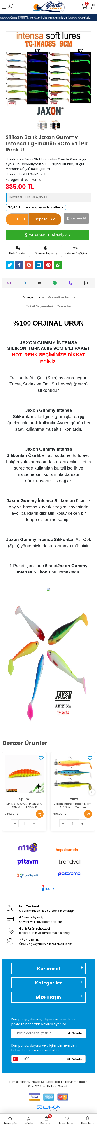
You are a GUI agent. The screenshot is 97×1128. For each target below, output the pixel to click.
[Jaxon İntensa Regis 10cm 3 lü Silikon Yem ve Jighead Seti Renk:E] (72, 774)
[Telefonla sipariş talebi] (72, 283)
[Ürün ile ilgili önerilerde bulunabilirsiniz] (87, 283)
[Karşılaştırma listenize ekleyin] (41, 283)
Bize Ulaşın (48, 997)
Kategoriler (48, 983)
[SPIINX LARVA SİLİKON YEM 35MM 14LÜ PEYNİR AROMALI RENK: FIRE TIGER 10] (24, 774)
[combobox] (17, 1059)
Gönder (77, 1033)
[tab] (32, 297)
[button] (12, 74)
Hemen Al (78, 218)
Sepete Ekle (45, 219)
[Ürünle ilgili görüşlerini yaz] (25, 283)
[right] (92, 792)
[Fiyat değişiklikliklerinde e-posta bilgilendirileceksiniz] (56, 283)
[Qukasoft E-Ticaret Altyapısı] (48, 1108)
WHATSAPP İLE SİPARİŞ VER (49, 235)
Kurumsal (48, 968)
